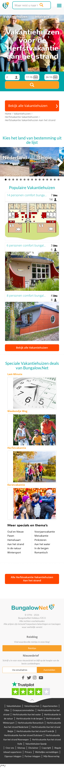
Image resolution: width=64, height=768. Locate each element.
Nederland (15, 157)
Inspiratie (42, 17)
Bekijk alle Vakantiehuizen (32, 347)
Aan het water (42, 544)
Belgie (44, 157)
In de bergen (41, 548)
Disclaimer (33, 748)
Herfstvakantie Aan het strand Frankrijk (35, 731)
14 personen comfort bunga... (27, 195)
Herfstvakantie (16, 447)
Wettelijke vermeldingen (46, 752)
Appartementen (50, 706)
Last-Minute (14, 374)
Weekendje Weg (17, 411)
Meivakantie (41, 535)
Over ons (10, 748)
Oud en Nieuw (15, 531)
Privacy (28, 752)
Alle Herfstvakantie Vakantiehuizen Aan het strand (32, 579)
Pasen (10, 535)
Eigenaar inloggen (13, 756)
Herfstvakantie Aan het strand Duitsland (23, 735)
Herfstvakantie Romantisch (30, 722)
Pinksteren (40, 540)
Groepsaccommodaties (23, 710)
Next (60, 162)
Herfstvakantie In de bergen (29, 718)
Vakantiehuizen (15, 17)
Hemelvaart (14, 540)
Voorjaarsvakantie (44, 531)
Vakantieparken (31, 706)
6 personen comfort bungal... (26, 245)
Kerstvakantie (16, 484)
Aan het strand (15, 544)
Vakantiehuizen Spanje (36, 743)
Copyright (46, 748)
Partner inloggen (32, 756)
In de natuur (14, 548)
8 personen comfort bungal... (26, 295)
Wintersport (14, 552)
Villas (6, 710)
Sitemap (21, 748)
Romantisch (41, 552)
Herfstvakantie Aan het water (27, 714)
